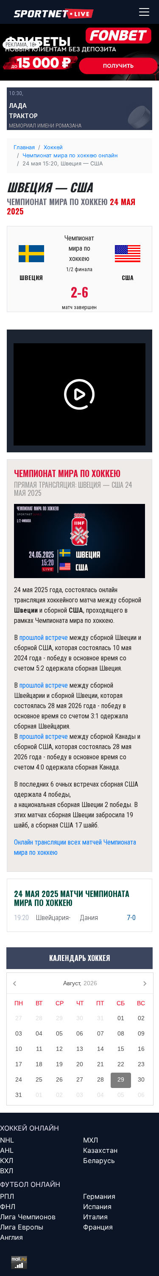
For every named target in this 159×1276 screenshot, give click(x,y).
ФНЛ (7, 1206)
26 (59, 1079)
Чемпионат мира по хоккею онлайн (69, 155)
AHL (7, 1150)
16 (141, 1048)
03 (18, 1033)
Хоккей (53, 147)
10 (18, 1048)
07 (100, 1033)
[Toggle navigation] (144, 12)
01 (120, 1018)
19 (59, 1064)
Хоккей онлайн (29, 1128)
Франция (98, 1227)
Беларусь (99, 1160)
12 (59, 1048)
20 (79, 1064)
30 (79, 1018)
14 (100, 1048)
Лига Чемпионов (28, 1216)
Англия (11, 1237)
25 (39, 1079)
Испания (97, 1206)
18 (39, 1064)
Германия (99, 1196)
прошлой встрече (44, 638)
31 (100, 1018)
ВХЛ (6, 1170)
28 (39, 1018)
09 (141, 1033)
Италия (95, 1216)
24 (18, 1079)
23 (141, 1064)
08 (120, 1033)
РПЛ (7, 1196)
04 (39, 1033)
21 (100, 1064)
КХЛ (6, 1160)
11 (39, 1048)
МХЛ (90, 1140)
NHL (7, 1140)
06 (79, 1033)
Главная (24, 147)
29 (59, 1018)
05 (59, 1033)
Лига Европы (21, 1227)
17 (18, 1064)
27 (18, 1018)
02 (141, 1018)
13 (79, 1048)
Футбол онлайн (30, 1184)
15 (120, 1048)
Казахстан (100, 1150)
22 (120, 1064)
